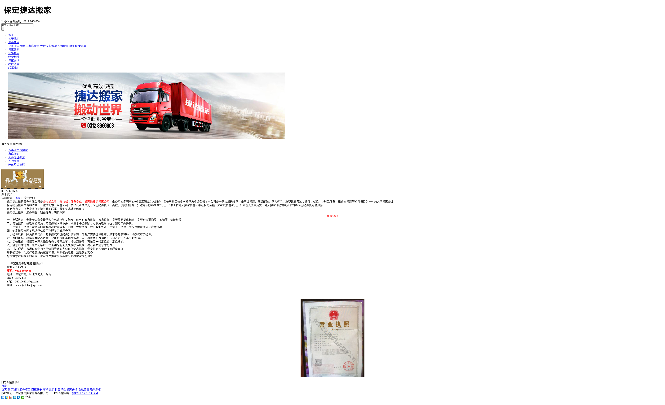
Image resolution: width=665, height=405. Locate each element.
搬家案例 (13, 49)
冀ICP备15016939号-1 (85, 393)
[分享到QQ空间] (6, 397)
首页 (11, 35)
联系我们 (13, 67)
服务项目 (13, 42)
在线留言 (13, 64)
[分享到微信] (22, 397)
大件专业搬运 (48, 45)
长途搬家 (63, 45)
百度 (4, 385)
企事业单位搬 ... (18, 45)
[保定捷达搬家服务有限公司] (56, 18)
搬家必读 (13, 60)
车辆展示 (13, 53)
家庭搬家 (33, 45)
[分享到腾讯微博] (14, 397)
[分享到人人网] (18, 397)
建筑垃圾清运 (77, 45)
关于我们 (13, 38)
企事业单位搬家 (18, 150)
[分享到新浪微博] (10, 397)
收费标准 (13, 56)
